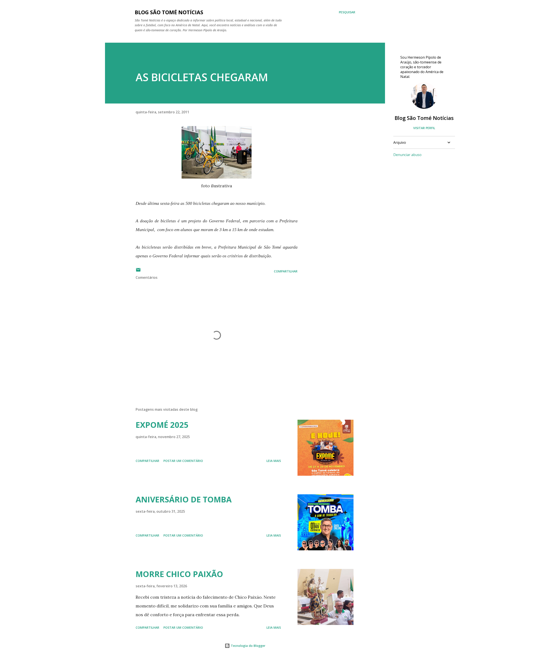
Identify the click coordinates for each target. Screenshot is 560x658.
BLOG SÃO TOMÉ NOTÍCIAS (169, 12)
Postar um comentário (183, 461)
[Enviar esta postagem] (138, 271)
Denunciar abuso (407, 154)
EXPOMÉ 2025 (162, 424)
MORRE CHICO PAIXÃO (179, 574)
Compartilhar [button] (286, 271)
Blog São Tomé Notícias (424, 117)
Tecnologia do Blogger (247, 646)
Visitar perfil (424, 128)
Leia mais (273, 461)
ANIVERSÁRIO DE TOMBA (184, 499)
